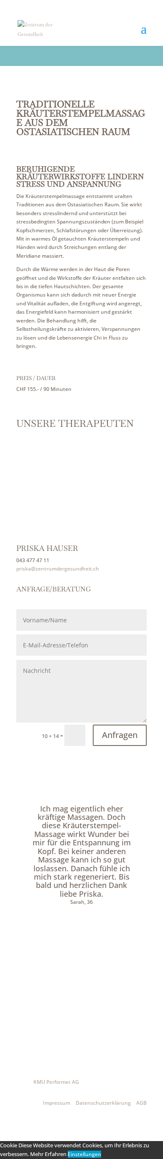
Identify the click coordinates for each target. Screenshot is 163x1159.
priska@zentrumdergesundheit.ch (57, 568)
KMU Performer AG (56, 1081)
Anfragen (120, 735)
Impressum (56, 1102)
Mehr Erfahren (48, 1154)
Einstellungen (84, 1154)
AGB (141, 1102)
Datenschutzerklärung (103, 1102)
